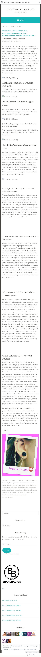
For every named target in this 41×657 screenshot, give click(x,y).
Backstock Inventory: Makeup (11, 605)
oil (31, 490)
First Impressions (9, 33)
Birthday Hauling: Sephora (13, 39)
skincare (16, 492)
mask (9, 490)
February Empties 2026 (9, 600)
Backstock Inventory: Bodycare (12, 615)
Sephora (4, 492)
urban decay (22, 495)
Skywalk (22, 492)
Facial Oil (5, 485)
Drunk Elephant (7, 483)
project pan (27, 36)
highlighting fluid (23, 487)
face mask (31, 483)
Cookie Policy (33, 649)
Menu (22, 20)
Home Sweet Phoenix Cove (20, 9)
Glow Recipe (25, 485)
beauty (9, 480)
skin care (11, 492)
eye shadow (16, 483)
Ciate (20, 480)
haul (31, 485)
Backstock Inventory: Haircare (11, 620)
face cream (23, 483)
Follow (7, 550)
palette (34, 490)
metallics (19, 490)
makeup (4, 490)
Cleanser (33, 480)
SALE (33, 36)
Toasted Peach (6, 495)
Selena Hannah (15, 41)
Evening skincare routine (17, 31)
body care (15, 480)
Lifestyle (24, 33)
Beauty (5, 31)
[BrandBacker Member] (11, 583)
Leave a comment (7, 497)
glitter (10, 485)
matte (14, 490)
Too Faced (15, 495)
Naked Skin (26, 490)
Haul (18, 33)
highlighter (14, 487)
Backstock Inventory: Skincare (11, 610)
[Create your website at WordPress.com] (20, 2)
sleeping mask (30, 492)
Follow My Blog (20, 533)
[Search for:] (20, 513)
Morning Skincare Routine (12, 36)
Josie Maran (32, 487)
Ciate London (26, 480)
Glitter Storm (17, 485)
